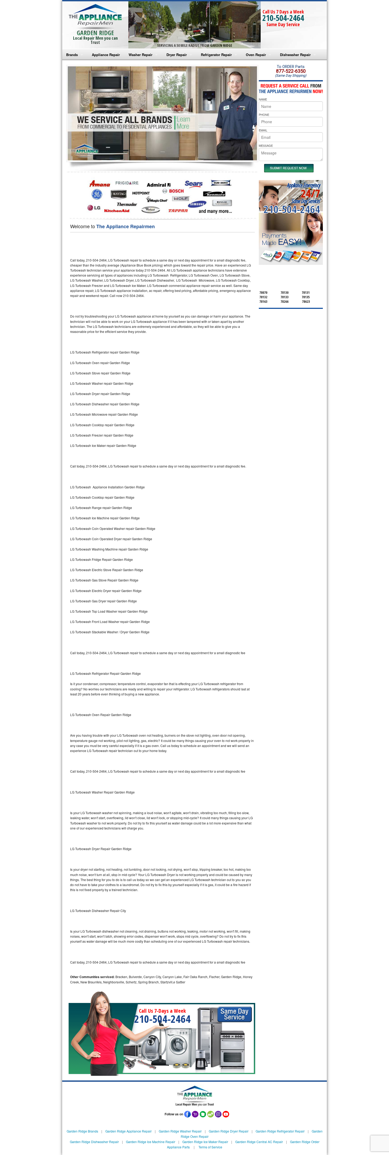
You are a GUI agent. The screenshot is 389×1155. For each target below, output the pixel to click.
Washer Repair (140, 54)
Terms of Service (210, 1147)
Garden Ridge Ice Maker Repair (205, 1141)
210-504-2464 (283, 17)
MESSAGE (266, 145)
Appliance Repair (106, 54)
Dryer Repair (176, 54)
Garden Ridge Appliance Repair (128, 1131)
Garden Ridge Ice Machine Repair (150, 1141)
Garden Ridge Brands (82, 1131)
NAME (263, 99)
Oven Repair (256, 54)
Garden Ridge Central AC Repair (259, 1141)
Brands (72, 54)
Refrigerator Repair (216, 54)
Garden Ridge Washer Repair (180, 1131)
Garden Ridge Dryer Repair (228, 1131)
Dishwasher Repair (295, 54)
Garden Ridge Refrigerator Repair (280, 1131)
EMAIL (263, 130)
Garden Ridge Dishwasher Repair (94, 1141)
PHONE (264, 114)
